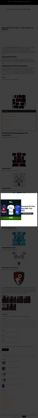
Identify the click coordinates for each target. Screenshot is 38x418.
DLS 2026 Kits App (27, 213)
